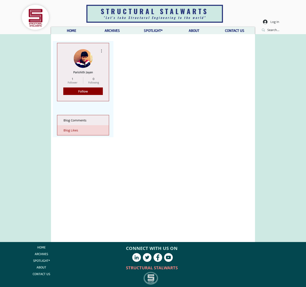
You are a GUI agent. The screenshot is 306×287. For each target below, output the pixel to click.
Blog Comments (74, 120)
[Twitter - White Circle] (147, 257)
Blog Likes (70, 130)
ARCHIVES (41, 254)
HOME (41, 247)
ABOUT (41, 267)
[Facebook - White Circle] (157, 257)
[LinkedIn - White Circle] (136, 257)
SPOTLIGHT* (41, 260)
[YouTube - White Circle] (168, 257)
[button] (193, 30)
